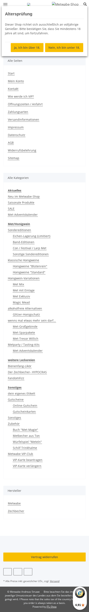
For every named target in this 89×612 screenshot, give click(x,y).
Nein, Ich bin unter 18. (64, 48)
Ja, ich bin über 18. (27, 48)
